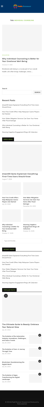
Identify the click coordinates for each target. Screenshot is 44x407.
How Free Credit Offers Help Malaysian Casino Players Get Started (10, 200)
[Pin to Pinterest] (24, 76)
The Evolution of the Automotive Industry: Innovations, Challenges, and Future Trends (14, 338)
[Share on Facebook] (20, 76)
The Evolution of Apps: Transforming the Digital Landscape (11, 377)
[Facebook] (19, 395)
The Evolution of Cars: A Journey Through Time (13, 350)
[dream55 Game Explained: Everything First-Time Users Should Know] (22, 158)
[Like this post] (17, 76)
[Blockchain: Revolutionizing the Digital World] (35, 365)
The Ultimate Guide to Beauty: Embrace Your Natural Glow (20, 325)
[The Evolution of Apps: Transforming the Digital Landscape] (35, 378)
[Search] (42, 6)
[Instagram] (24, 395)
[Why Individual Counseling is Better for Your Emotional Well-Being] (22, 38)
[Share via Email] (26, 76)
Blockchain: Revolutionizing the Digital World (13, 363)
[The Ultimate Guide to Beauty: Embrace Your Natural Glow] (22, 308)
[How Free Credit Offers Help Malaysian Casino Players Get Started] (11, 188)
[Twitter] (22, 395)
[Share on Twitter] (22, 76)
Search (4, 89)
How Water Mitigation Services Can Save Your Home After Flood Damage (31, 201)
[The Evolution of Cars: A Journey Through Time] (35, 352)
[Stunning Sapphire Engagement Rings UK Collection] (32, 215)
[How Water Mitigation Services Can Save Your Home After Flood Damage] (32, 188)
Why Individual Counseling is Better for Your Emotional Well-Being (10, 228)
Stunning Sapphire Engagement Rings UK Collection (19, 132)
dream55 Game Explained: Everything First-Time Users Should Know (20, 175)
